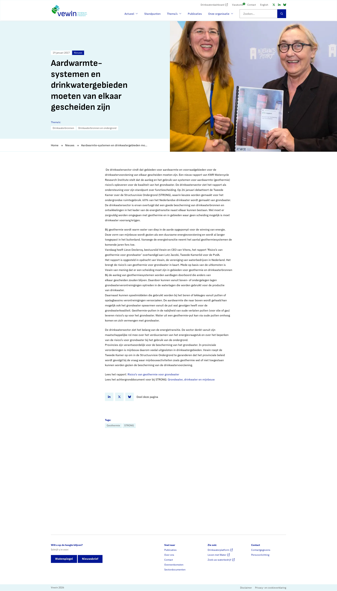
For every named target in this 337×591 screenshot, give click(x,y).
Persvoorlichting (260, 554)
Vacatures (237, 4)
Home (54, 145)
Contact (251, 4)
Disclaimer (246, 587)
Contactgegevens (260, 549)
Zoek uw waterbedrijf (219, 559)
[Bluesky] (284, 5)
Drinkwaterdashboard (212, 4)
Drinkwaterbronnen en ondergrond (97, 128)
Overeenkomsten (173, 564)
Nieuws (69, 145)
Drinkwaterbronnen (63, 128)
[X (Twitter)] (273, 5)
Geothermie (113, 425)
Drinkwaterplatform (218, 549)
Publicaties (195, 13)
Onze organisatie (218, 15)
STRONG (129, 425)
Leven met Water (217, 554)
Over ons (169, 554)
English (264, 4)
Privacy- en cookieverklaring (270, 587)
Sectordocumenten (175, 569)
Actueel (130, 15)
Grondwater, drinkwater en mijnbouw (191, 379)
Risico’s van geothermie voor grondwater (153, 374)
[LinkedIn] (279, 5)
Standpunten (152, 13)
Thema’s (173, 15)
